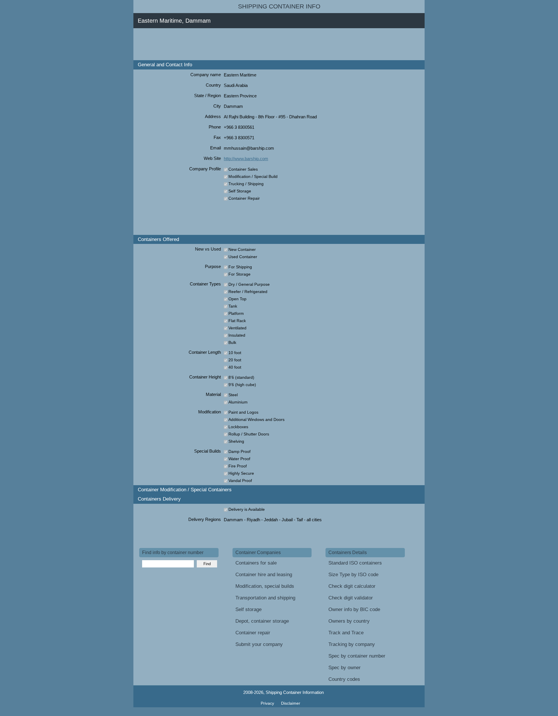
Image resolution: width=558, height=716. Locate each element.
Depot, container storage (262, 621)
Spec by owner (344, 667)
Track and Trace (346, 632)
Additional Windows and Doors (256, 419)
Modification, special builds (264, 586)
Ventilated (237, 328)
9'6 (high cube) (242, 384)
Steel (233, 394)
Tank (232, 306)
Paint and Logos (243, 412)
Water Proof (239, 458)
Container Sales (243, 169)
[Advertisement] (245, 44)
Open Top (237, 299)
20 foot (234, 360)
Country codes (344, 679)
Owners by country (349, 621)
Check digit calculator (351, 586)
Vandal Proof (240, 480)
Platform (236, 313)
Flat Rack (237, 320)
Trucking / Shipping (246, 183)
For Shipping (240, 267)
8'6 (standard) (241, 377)
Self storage (248, 609)
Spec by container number (356, 656)
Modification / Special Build (253, 176)
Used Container (242, 256)
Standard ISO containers (355, 563)
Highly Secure (241, 473)
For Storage (239, 274)
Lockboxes (238, 426)
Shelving (236, 441)
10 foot (234, 352)
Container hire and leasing (263, 574)
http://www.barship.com (246, 158)
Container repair (252, 632)
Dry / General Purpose (249, 284)
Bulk (232, 342)
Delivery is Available (246, 509)
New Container (242, 249)
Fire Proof (237, 466)
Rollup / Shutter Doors (248, 434)
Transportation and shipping (265, 598)
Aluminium (238, 402)
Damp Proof (239, 451)
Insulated (236, 335)
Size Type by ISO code (353, 574)
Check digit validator (350, 598)
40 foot (234, 367)
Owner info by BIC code (354, 609)
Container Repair (244, 198)
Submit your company (259, 644)
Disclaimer (290, 703)
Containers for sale (256, 563)
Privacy (268, 703)
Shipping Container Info (279, 6)
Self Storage (239, 191)
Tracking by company (351, 644)
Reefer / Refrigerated (247, 291)
